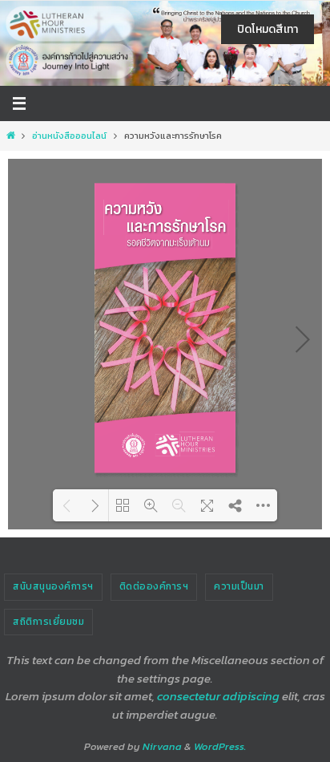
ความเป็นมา (239, 586)
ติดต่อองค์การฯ (154, 586)
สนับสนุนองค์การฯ (53, 586)
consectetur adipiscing (218, 696)
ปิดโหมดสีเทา (267, 29)
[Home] (10, 135)
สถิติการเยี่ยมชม (48, 621)
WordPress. (220, 746)
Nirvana (162, 746)
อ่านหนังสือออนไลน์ (69, 135)
